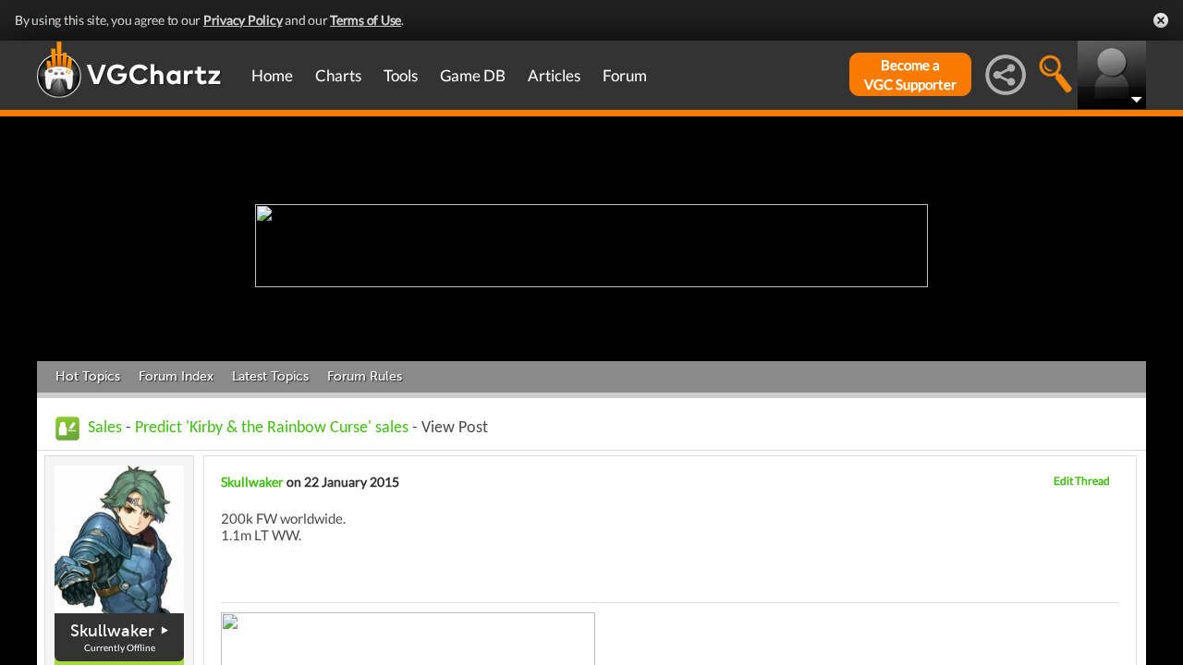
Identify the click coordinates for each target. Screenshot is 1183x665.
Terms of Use (365, 20)
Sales (105, 428)
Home (272, 75)
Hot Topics (87, 376)
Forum (625, 75)
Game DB (473, 75)
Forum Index (176, 376)
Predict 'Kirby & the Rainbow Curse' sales (272, 428)
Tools (401, 75)
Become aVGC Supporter (910, 74)
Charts (338, 75)
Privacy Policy (243, 20)
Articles (554, 75)
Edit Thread (1082, 481)
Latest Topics (270, 376)
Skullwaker (112, 631)
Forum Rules (364, 376)
